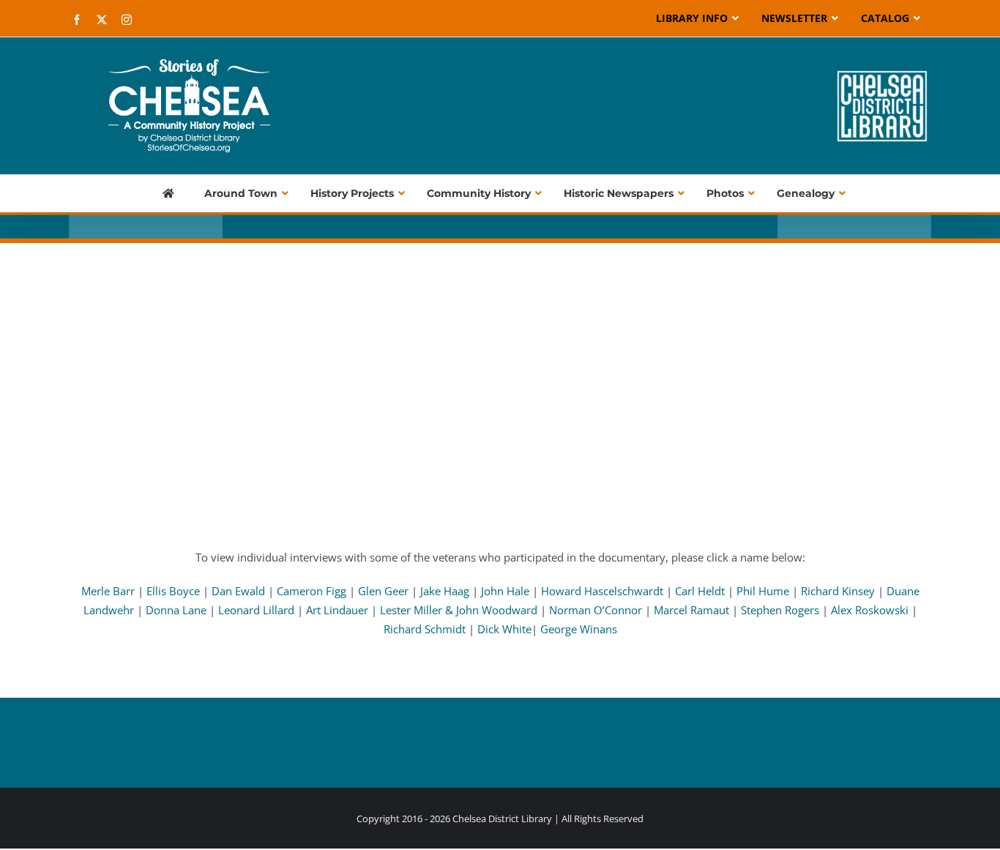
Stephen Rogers (780, 610)
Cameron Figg (313, 591)
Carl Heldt (700, 591)
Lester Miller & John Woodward (460, 610)
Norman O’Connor (597, 610)
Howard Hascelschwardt (602, 591)
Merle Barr (108, 591)
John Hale (506, 591)
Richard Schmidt (425, 629)
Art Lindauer (338, 610)
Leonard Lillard (257, 610)
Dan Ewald (240, 591)
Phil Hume (762, 591)
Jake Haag (444, 591)
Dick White (504, 629)
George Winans (578, 629)
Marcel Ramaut (693, 610)
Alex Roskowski (869, 610)
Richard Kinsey (839, 591)
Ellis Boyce (173, 591)
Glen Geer (383, 591)
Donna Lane (176, 610)
